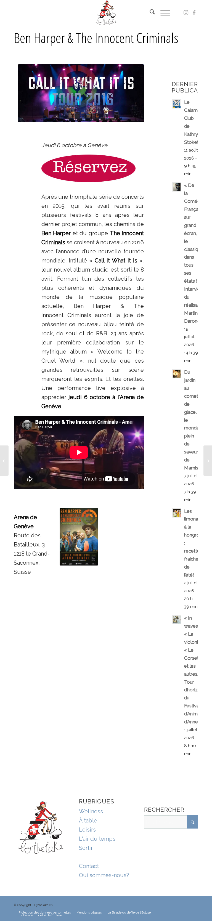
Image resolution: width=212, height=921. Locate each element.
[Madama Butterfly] (207, 460)
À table (88, 820)
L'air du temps (97, 838)
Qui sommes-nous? (104, 875)
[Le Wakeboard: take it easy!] (4, 460)
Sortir (86, 848)
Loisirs (87, 829)
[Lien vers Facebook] (194, 13)
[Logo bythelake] (106, 12)
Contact (89, 866)
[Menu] (162, 12)
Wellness (91, 811)
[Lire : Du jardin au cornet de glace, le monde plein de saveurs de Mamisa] (177, 374)
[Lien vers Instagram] (186, 13)
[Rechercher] (149, 12)
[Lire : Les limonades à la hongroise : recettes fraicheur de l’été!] (177, 513)
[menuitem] (149, 12)
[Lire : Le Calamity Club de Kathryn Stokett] (177, 104)
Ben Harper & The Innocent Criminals (96, 37)
